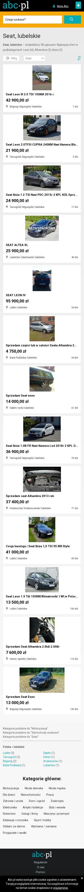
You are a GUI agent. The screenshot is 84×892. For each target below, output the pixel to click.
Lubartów (49, 765)
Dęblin (47, 752)
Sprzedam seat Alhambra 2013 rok (30, 496)
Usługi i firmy (29, 813)
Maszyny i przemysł (56, 813)
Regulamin (40, 862)
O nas (40, 867)
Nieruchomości (30, 794)
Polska (7, 746)
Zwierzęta (57, 801)
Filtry (14, 58)
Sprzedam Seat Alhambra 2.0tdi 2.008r (33, 646)
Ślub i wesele (57, 807)
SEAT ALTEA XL (17, 245)
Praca (50, 794)
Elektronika (10, 807)
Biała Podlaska (12, 765)
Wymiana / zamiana (43, 826)
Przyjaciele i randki (14, 833)
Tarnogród (9, 757)
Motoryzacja (11, 788)
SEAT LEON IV (16, 295)
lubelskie (19, 746)
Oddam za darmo (14, 826)
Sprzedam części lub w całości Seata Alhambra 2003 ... (44, 345)
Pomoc (40, 872)
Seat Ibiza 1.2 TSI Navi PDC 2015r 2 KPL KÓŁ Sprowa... (43, 195)
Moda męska (57, 788)
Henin (46, 757)
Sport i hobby (42, 820)
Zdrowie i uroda (13, 801)
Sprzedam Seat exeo (20, 395)
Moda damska (34, 788)
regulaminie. (60, 887)
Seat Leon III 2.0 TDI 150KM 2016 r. (30, 94)
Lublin (6, 752)
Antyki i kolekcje (33, 807)
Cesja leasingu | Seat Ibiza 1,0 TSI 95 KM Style (38, 546)
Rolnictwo (9, 813)
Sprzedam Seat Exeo (20, 697)
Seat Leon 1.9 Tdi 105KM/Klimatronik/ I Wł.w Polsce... (43, 596)
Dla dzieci (9, 794)
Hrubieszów (50, 761)
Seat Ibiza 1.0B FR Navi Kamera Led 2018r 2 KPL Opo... (43, 446)
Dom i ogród (37, 801)
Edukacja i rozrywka (15, 820)
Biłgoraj (7, 761)
